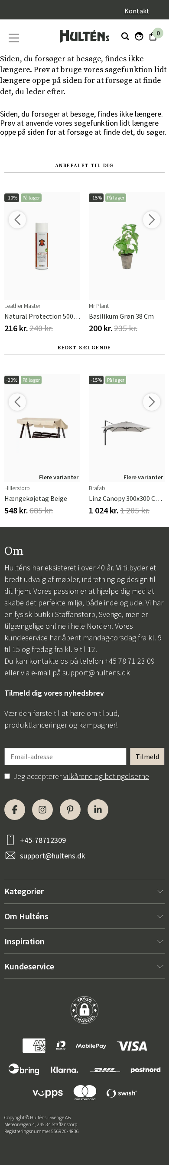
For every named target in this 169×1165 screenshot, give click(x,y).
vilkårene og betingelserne (106, 776)
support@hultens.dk (96, 672)
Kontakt (137, 10)
